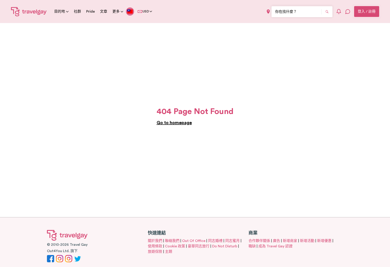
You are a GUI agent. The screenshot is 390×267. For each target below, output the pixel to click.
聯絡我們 (172, 241)
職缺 (252, 246)
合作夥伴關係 (259, 241)
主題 (168, 251)
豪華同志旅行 (198, 246)
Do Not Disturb (224, 246)
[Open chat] (348, 11)
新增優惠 (324, 241)
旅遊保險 (155, 251)
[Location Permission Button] (268, 11)
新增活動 (307, 241)
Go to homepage (174, 123)
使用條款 (155, 246)
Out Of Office (193, 241)
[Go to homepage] (29, 11)
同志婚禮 (215, 241)
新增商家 (290, 241)
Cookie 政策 (175, 246)
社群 (77, 11)
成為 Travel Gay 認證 (275, 246)
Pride (90, 11)
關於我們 (155, 241)
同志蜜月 (232, 241)
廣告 (276, 241)
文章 (103, 11)
